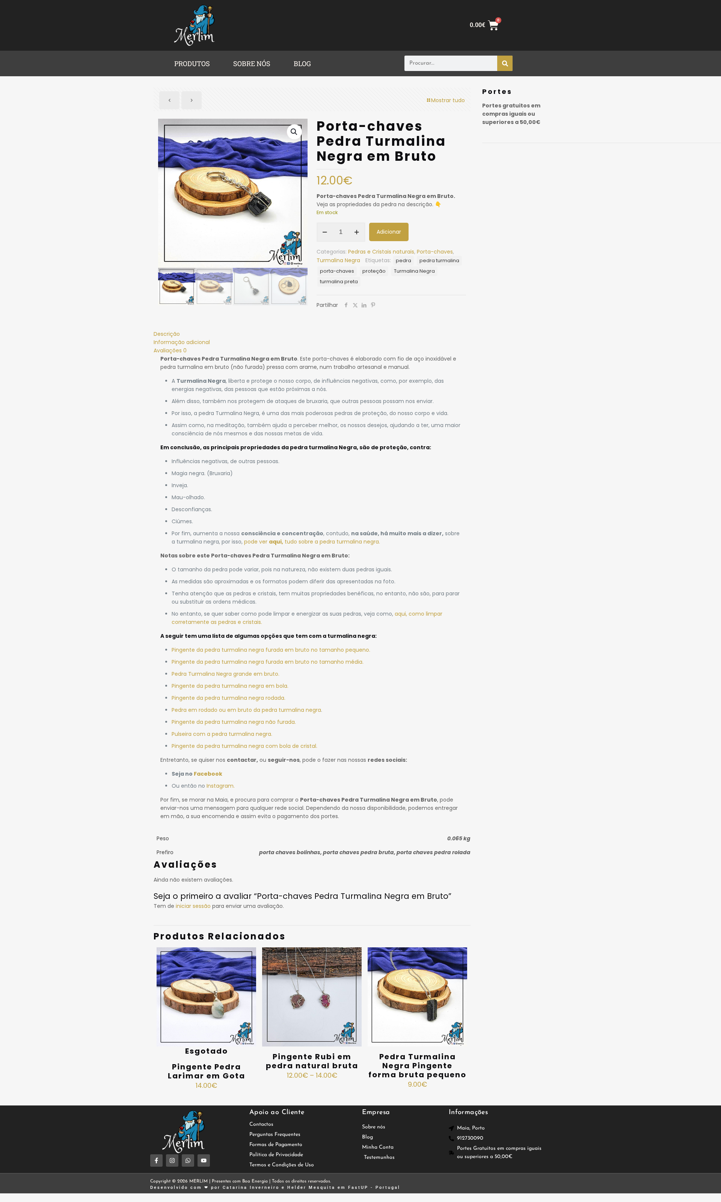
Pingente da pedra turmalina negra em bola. (230, 686)
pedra (403, 260)
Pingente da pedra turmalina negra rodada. (228, 698)
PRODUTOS (192, 63)
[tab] (312, 334)
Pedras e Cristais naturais (381, 251)
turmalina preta (339, 281)
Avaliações (170, 350)
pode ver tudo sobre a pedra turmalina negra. (312, 541)
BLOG (302, 63)
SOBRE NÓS (251, 63)
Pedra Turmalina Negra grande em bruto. (225, 674)
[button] (194, 63)
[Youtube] (204, 1160)
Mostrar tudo (448, 100)
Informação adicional (182, 342)
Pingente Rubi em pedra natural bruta (312, 1061)
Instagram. (221, 786)
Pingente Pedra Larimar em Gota (206, 1071)
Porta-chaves (435, 251)
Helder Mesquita (311, 1187)
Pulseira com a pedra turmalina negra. (222, 734)
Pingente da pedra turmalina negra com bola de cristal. (244, 746)
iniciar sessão (193, 906)
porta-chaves (337, 271)
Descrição (167, 334)
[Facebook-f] (156, 1160)
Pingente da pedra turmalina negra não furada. (234, 722)
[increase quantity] (357, 232)
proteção (374, 271)
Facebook (208, 774)
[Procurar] (505, 63)
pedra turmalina (439, 260)
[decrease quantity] (325, 232)
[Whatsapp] (188, 1160)
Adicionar (389, 232)
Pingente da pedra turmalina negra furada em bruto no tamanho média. (268, 662)
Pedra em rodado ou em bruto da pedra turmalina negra (246, 710)
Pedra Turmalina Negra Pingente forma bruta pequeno (417, 1065)
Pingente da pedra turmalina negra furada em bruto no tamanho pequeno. (271, 650)
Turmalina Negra (338, 260)
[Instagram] (172, 1160)
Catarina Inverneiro (251, 1187)
